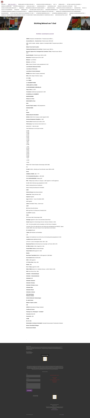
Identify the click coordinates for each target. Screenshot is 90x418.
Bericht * (27, 382)
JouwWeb (63, 414)
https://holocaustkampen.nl (54, 409)
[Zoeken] (70, 15)
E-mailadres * (27, 378)
